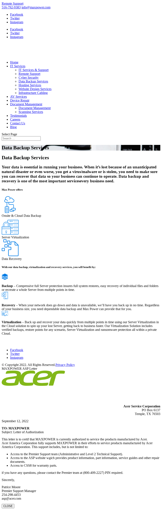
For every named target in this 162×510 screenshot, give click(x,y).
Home (14, 62)
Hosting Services (30, 85)
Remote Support (12, 3)
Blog (13, 127)
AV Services (18, 96)
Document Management (26, 104)
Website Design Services (35, 89)
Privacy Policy (65, 365)
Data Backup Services (33, 81)
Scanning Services (31, 112)
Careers (15, 119)
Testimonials (18, 115)
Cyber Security (29, 77)
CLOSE (8, 506)
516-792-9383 (11, 7)
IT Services (17, 66)
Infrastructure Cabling (33, 93)
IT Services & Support (34, 70)
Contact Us (17, 123)
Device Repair (19, 100)
